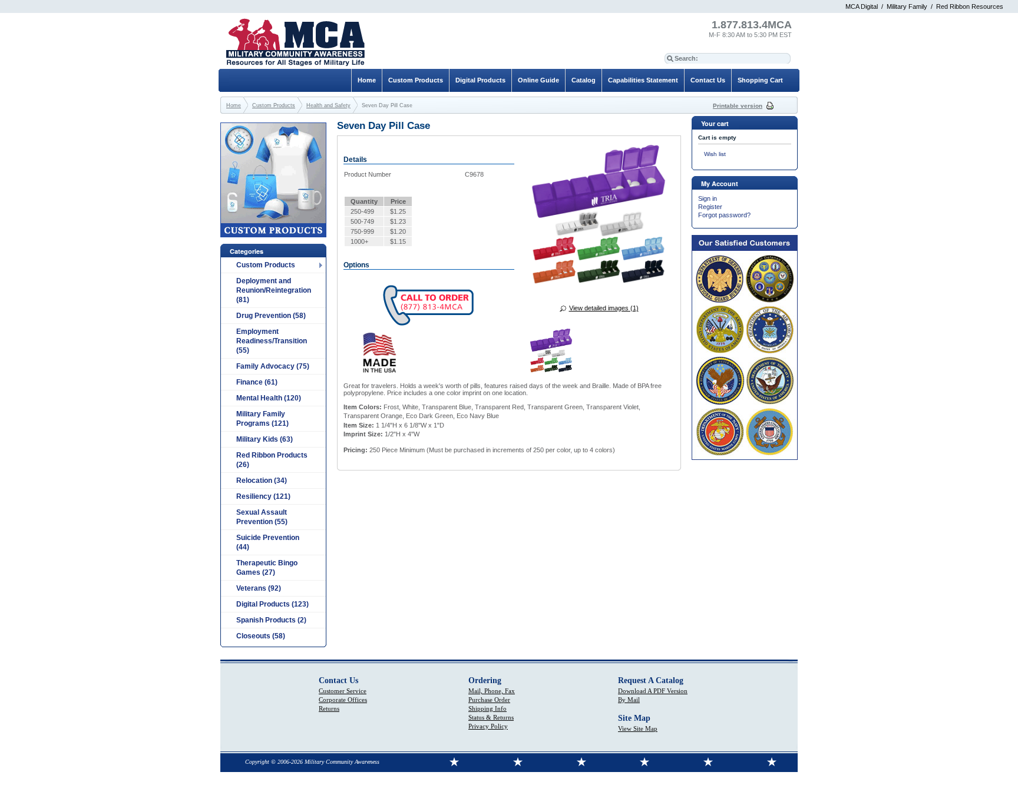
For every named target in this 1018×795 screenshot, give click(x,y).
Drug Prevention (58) (271, 316)
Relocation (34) (261, 480)
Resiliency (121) (263, 496)
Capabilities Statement (643, 80)
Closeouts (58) (260, 636)
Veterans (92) (258, 588)
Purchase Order (489, 699)
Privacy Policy (488, 726)
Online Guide (538, 80)
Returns (329, 708)
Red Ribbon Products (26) (272, 460)
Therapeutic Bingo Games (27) (267, 568)
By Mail (629, 699)
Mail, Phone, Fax (491, 690)
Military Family (907, 6)
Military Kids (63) (264, 439)
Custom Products (265, 265)
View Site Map (637, 728)
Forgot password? (724, 214)
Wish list (715, 154)
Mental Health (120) (268, 398)
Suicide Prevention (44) (267, 542)
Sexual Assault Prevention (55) (261, 517)
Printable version (737, 105)
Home (367, 80)
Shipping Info (487, 708)
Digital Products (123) (272, 604)
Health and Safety (328, 105)
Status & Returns (491, 717)
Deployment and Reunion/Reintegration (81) (273, 290)
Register (710, 206)
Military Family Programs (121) (262, 419)
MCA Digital (861, 6)
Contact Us (707, 80)
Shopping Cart (760, 80)
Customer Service (342, 690)
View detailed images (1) (604, 308)
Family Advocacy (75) (272, 366)
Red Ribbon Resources (969, 6)
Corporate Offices (343, 699)
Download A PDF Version (653, 690)
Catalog (583, 80)
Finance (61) (256, 382)
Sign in (707, 198)
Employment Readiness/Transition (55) (271, 341)
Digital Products (480, 80)
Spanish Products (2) (271, 620)
